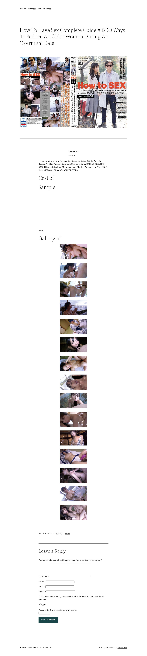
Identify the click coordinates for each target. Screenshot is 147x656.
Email (42, 586)
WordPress (122, 647)
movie (67, 533)
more (41, 231)
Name (42, 581)
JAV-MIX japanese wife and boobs (35, 9)
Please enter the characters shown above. (58, 610)
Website (42, 591)
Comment (44, 576)
